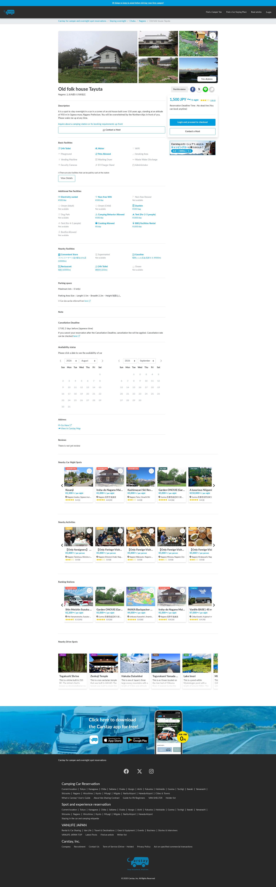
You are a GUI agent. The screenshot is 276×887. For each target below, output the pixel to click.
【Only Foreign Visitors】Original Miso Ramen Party (172, 550)
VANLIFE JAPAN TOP (72, 835)
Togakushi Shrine (69, 676)
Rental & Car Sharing (71, 830)
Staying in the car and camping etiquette (80, 818)
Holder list (171, 798)
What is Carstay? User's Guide (76, 798)
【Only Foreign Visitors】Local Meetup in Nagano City (203, 550)
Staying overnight (118, 21)
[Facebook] (126, 771)
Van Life (87, 830)
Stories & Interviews (168, 830)
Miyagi (107, 793)
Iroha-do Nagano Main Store (109, 490)
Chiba (103, 789)
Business (151, 830)
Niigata (117, 793)
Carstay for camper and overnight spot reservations (82, 21)
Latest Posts (91, 835)
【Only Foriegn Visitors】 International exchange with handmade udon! (109, 550)
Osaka (122, 789)
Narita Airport (129, 793)
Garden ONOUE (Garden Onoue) (172, 490)
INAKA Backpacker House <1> (141, 609)
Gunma (171, 789)
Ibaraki (190, 789)
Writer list (122, 835)
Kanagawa (93, 789)
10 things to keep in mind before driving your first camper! (138, 3)
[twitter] (139, 771)
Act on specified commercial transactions (173, 847)
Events (141, 830)
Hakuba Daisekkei (132, 676)
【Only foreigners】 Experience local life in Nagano (78, 550)
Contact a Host (113, 130)
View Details (67, 178)
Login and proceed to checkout (193, 122)
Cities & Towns (163, 793)
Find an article (107, 835)
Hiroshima (88, 793)
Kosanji (69, 490)
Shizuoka (66, 793)
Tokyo (83, 789)
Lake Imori (190, 676)
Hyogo (131, 789)
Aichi (139, 789)
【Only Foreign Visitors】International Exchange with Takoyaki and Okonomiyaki (141, 550)
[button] (214, 12)
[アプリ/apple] (112, 739)
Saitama (112, 789)
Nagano (142, 21)
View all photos (207, 79)
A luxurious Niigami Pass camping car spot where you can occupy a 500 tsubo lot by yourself (203, 490)
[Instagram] (151, 771)
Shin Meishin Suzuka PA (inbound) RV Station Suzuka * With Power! (78, 609)
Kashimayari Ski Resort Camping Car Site (141, 490)
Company (66, 847)
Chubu (133, 21)
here (86, 301)
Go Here (65, 425)
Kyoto (98, 793)
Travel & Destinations (104, 830)
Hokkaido (160, 789)
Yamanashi (201, 789)
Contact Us (94, 847)
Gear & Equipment (126, 830)
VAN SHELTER (155, 798)
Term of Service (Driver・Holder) (118, 847)
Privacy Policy (144, 847)
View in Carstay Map (70, 429)
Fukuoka (149, 789)
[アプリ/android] (137, 739)
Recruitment (79, 847)
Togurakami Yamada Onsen (166, 676)
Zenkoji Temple (99, 676)
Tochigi (180, 789)
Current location (69, 789)
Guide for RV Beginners (134, 798)
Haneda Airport (146, 793)
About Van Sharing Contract (106, 798)
